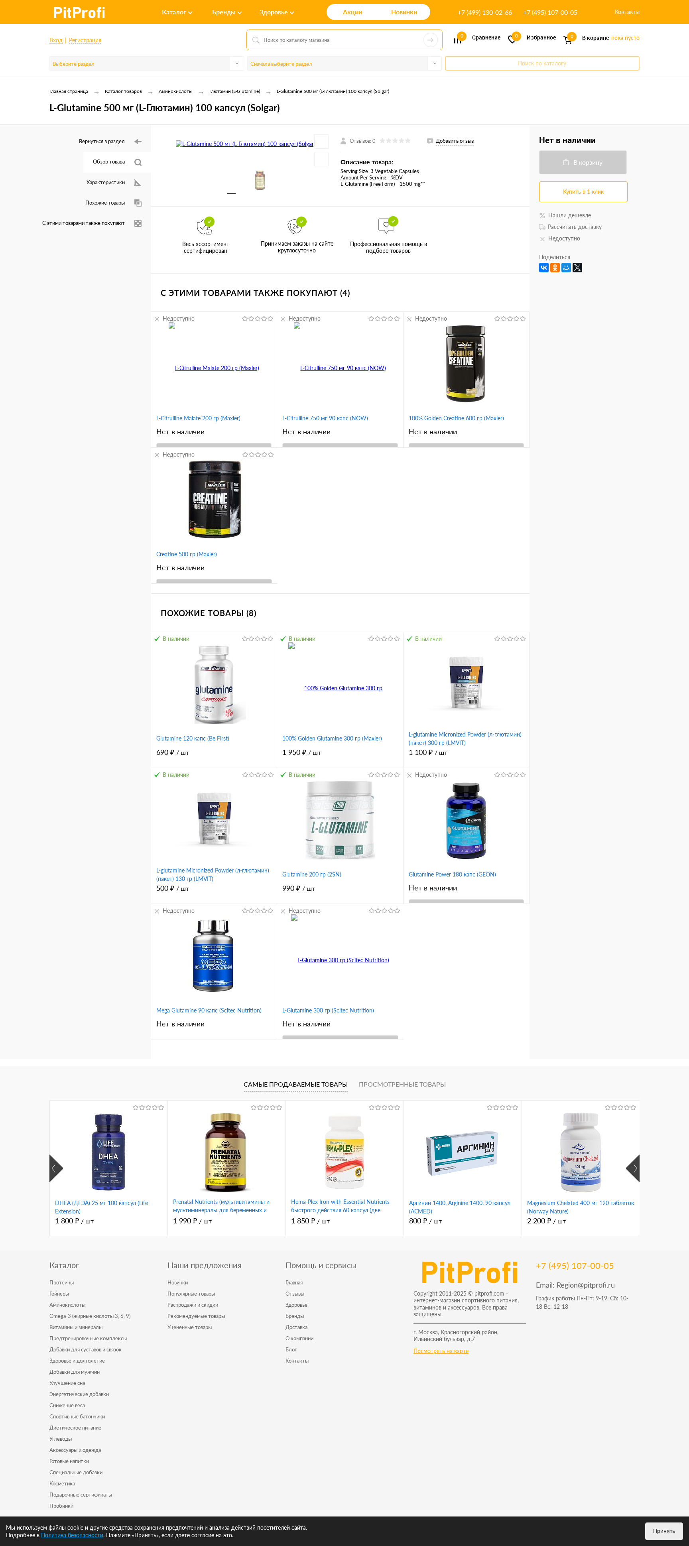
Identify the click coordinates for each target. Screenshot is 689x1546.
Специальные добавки (75, 1472)
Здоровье (296, 1305)
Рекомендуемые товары (196, 1316)
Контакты (627, 11)
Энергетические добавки (79, 1394)
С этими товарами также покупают (83, 223)
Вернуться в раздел (102, 141)
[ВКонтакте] (544, 267)
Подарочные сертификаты (80, 1494)
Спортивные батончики (77, 1416)
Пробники (61, 1506)
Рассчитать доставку (575, 226)
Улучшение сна (67, 1383)
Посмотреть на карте (441, 1350)
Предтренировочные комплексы (88, 1338)
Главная (294, 1282)
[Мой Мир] (566, 267)
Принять (664, 1531)
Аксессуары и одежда (75, 1450)
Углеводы (60, 1439)
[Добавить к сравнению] (321, 159)
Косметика (62, 1483)
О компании (299, 1338)
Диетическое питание (75, 1427)
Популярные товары (191, 1293)
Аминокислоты (67, 1305)
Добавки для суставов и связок (85, 1349)
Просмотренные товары (402, 1084)
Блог (291, 1349)
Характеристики (106, 182)
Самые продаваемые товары (296, 1084)
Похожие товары (105, 202)
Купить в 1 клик (583, 191)
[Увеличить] (245, 143)
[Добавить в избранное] (321, 141)
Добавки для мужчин (74, 1372)
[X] (577, 267)
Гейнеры (59, 1293)
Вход (56, 40)
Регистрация (85, 40)
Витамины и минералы (75, 1327)
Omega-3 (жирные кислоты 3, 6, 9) (89, 1316)
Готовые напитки (69, 1461)
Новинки (177, 1282)
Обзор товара (109, 161)
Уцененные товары (189, 1327)
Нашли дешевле (569, 215)
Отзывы (294, 1293)
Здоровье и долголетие (77, 1360)
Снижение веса (67, 1405)
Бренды (294, 1316)
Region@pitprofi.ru (586, 1284)
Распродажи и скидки (192, 1305)
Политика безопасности (72, 1535)
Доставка (296, 1327)
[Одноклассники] (555, 267)
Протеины (61, 1282)
